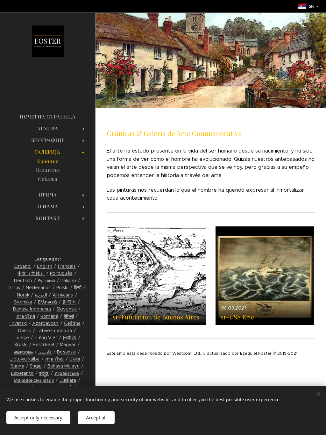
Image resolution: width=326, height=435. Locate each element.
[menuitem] (48, 116)
